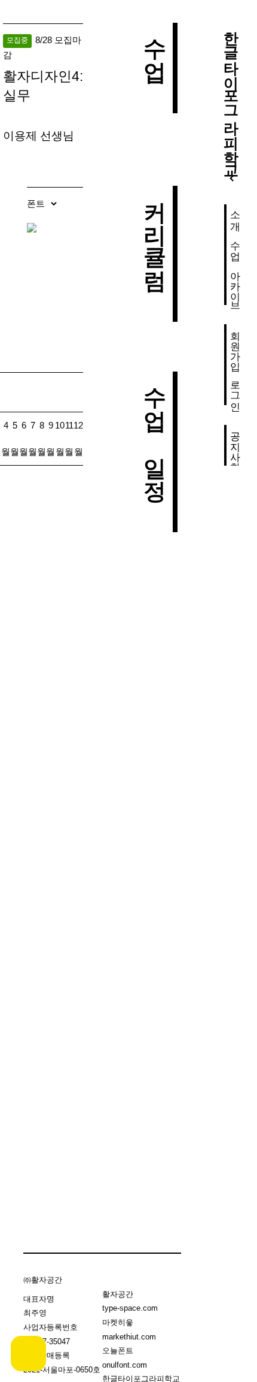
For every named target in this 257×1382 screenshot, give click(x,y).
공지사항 (235, 445)
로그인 (235, 390)
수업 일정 (154, 429)
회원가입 (235, 344)
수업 (235, 244)
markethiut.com (129, 1336)
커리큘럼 (154, 231)
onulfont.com (124, 1364)
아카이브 (235, 284)
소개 (235, 214)
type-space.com (130, 1307)
